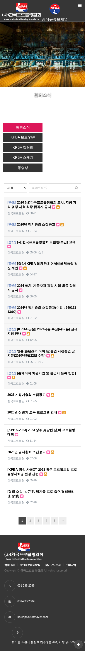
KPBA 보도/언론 (23, 137)
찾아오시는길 (52, 564)
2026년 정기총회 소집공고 (31, 224)
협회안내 (9, 564)
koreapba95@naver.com (32, 617)
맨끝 (62, 521)
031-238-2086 (25, 585)
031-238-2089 (25, 601)
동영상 (23, 168)
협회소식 (23, 127)
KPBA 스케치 (23, 157)
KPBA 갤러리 (23, 147)
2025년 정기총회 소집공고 (26, 394)
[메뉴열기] (79, 5)
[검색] (76, 187)
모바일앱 (71, 564)
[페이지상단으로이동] (78, 644)
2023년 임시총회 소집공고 (26, 452)
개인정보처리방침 (30, 564)
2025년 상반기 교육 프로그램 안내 (32, 412)
